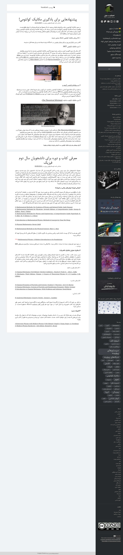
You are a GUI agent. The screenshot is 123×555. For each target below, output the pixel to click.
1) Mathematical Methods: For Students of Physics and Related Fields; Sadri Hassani (43, 207)
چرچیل (33, 198)
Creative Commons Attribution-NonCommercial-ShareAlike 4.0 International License (110, 539)
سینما (119, 455)
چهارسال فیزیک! (113, 101)
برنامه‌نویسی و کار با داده (115, 425)
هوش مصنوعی (117, 492)
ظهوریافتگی (110, 360)
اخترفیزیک (108, 328)
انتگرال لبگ (114, 99)
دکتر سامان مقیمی (59, 42)
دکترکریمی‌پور (70, 42)
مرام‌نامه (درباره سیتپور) (114, 51)
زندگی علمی (118, 446)
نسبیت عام (115, 383)
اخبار (120, 416)
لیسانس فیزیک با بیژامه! (116, 124)
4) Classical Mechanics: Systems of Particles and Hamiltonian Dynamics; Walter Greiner (45, 287)
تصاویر (119, 429)
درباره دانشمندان (117, 435)
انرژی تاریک (116, 334)
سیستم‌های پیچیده (113, 352)
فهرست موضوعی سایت (114, 45)
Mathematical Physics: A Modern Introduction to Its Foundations (40, 239)
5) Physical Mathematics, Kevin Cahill (28, 224)
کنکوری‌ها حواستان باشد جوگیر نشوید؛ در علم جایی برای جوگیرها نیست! (110, 161)
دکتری (106, 344)
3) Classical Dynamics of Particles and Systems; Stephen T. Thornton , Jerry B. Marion (44, 285)
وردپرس (119, 516)
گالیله (104, 399)
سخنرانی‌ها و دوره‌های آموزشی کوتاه (111, 41)
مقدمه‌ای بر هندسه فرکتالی (115, 142)
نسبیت (109, 379)
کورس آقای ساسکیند (38, 304)
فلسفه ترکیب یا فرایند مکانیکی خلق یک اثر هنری (110, 87)
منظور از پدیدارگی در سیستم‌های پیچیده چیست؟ (110, 79)
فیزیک (110, 367)
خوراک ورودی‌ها (117, 512)
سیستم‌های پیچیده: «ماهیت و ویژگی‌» (113, 130)
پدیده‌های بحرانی (107, 389)
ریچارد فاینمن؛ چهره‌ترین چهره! (114, 144)
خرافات (119, 433)
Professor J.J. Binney (33, 94)
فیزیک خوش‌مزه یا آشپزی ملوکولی (113, 150)
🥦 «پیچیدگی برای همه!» (113, 32)
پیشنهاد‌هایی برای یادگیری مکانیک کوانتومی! (48, 19)
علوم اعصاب (118, 463)
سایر (120, 448)
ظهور (118, 360)
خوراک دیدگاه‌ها (117, 514)
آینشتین (117, 328)
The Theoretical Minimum (48, 126)
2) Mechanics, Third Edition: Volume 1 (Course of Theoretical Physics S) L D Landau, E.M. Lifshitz (48, 275)
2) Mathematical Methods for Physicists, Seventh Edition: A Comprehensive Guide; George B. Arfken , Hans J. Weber (48, 210)
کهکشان (117, 395)
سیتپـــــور (109, 15)
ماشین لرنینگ (106, 370)
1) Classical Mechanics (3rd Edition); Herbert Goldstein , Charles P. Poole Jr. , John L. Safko (46, 272)
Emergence (116, 326)
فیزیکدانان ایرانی (117, 481)
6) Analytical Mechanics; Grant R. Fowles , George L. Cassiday (36, 298)
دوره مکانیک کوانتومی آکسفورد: (70, 85)
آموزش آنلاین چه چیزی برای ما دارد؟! (113, 140)
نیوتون (105, 383)
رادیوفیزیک (118, 440)
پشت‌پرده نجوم (116, 58)
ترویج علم (115, 340)
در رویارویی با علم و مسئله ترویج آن (113, 152)
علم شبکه (116, 363)
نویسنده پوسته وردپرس (53, 553)
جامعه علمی (118, 431)
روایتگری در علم (114, 347)
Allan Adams (34, 59)
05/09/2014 (38, 166)
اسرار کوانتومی (118, 420)
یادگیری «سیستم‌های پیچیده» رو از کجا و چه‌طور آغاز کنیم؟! (109, 133)
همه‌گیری (117, 386)
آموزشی (119, 414)
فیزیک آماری (116, 370)
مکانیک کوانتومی (113, 375)
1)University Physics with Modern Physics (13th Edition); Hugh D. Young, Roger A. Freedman (47, 324)
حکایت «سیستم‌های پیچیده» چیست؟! (112, 128)
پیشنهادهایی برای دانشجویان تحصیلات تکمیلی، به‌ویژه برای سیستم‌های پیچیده (111, 137)
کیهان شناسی (114, 398)
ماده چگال (118, 483)
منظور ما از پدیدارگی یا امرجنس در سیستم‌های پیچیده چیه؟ (111, 84)
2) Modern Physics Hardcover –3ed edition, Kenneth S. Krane (36, 326)
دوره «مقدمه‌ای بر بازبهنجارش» (112, 38)
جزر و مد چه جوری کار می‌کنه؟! (114, 126)
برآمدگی (117, 337)
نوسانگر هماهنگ (39, 136)
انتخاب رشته (116, 331)
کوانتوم (110, 395)
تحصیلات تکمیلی (107, 337)
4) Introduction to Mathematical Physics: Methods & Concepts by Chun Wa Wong (42, 220)
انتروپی (107, 331)
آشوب (107, 325)
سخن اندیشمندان (117, 451)
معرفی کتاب (118, 485)
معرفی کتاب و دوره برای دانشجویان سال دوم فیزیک (48, 160)
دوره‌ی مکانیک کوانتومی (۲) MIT (32, 57)
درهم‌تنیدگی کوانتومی (66, 141)
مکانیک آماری (108, 372)
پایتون (109, 386)
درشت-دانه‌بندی (115, 344)
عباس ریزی (118, 105)
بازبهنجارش (107, 334)
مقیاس (117, 373)
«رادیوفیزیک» (117, 35)
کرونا (107, 392)
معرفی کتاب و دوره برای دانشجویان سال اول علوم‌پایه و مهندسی (110, 147)
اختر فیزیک (118, 418)
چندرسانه (119, 494)
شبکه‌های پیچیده (111, 357)
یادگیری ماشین (108, 402)
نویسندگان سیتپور (115, 54)
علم (103, 360)
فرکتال (117, 367)
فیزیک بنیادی (118, 474)
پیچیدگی (116, 392)
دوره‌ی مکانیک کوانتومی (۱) (68, 92)
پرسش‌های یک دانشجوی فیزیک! (114, 121)
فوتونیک (119, 468)
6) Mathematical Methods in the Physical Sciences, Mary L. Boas (37, 229)
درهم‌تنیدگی (54, 139)
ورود (120, 510)
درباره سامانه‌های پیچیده (116, 81)
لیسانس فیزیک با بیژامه (53, 145)
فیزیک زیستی (118, 476)
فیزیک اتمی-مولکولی (116, 472)
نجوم (117, 379)
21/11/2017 (38, 23)
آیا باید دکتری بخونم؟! (116, 154)
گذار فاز (117, 401)
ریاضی (119, 444)
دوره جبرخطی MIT (20, 244)
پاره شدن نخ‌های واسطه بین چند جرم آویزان (111, 89)
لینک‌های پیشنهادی (115, 48)
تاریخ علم (119, 427)
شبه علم (119, 457)
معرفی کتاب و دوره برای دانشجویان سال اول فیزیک (36, 173)
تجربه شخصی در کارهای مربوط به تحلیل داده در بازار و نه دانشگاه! (109, 157)
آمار (101, 325)
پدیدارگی (117, 389)
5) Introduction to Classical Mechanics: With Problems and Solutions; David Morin (43, 289)
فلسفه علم (118, 466)
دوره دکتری (118, 438)
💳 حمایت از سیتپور (115, 29)
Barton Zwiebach (54, 59)
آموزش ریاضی (118, 412)
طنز (120, 461)
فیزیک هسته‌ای (117, 479)
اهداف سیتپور (118, 422)
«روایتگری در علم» (117, 117)
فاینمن (107, 363)
